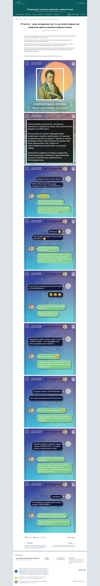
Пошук (83, 14)
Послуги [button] (34, 14)
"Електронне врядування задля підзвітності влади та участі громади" (32, 572)
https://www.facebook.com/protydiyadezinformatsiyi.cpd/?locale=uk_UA (45, 56)
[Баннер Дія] (69, 14)
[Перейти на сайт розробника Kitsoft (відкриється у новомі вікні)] (75, 581)
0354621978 (47, 559)
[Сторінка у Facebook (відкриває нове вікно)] (72, 14)
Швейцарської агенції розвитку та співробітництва (39, 574)
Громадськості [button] (48, 14)
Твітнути (44, 537)
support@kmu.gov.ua (38, 578)
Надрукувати (72, 537)
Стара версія (82, 3)
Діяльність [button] (28, 14)
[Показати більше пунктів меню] (60, 14)
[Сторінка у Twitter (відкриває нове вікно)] (75, 14)
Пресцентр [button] (56, 14)
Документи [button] (40, 14)
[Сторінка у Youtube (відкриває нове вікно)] (77, 14)
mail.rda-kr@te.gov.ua (61, 559)
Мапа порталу (19, 555)
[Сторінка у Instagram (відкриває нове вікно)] (74, 14)
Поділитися (28, 537)
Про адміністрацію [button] (19, 14)
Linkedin (36, 537)
